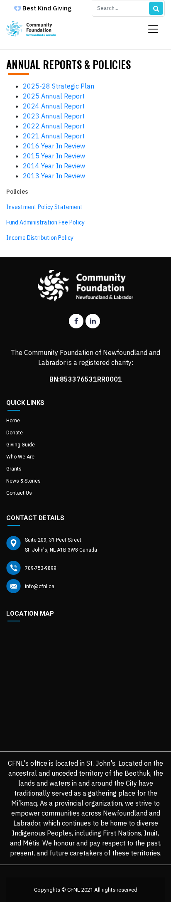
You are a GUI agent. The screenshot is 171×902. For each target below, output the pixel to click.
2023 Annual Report (54, 116)
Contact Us (19, 493)
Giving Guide (20, 445)
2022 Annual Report (54, 126)
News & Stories (23, 481)
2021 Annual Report (54, 136)
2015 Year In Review (54, 156)
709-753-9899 (40, 568)
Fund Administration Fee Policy (45, 222)
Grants (14, 469)
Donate (14, 433)
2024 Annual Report (54, 106)
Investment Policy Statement (44, 207)
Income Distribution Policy (39, 238)
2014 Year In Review (54, 166)
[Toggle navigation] (153, 29)
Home (13, 421)
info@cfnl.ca (39, 586)
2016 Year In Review (54, 146)
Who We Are (20, 457)
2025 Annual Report (54, 96)
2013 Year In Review (54, 176)
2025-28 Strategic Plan (58, 86)
